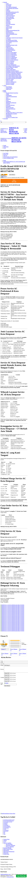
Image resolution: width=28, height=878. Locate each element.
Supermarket (8, 4)
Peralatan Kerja (9, 31)
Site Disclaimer (9, 844)
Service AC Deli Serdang (11, 54)
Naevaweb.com (10, 876)
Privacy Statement (10, 846)
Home (4, 160)
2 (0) (13, 654)
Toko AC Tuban (9, 80)
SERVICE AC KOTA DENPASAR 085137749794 (14, 130)
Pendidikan (8, 101)
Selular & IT (8, 19)
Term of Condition (7, 843)
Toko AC (5, 155)
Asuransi (8, 43)
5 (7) (13, 650)
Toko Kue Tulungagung (11, 64)
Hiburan (8, 25)
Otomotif (8, 35)
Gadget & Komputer (10, 15)
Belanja (7, 110)
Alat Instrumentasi (10, 48)
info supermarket (6, 827)
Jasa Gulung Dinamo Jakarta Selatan (14, 77)
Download (5, 118)
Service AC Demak (10, 83)
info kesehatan (5, 822)
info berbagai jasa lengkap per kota (8, 819)
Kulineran (8, 10)
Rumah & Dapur (9, 14)
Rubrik (4, 91)
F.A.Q (4, 841)
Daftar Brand (6, 850)
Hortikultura (8, 115)
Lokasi (4, 85)
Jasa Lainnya (9, 42)
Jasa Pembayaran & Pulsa (11, 40)
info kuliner (5, 823)
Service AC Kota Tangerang (12, 59)
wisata (4, 834)
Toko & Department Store (11, 34)
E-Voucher (8, 39)
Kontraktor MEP (9, 68)
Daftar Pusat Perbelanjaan (8, 851)
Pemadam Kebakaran (10, 50)
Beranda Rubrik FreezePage (12, 92)
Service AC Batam (10, 84)
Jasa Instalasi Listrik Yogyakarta (13, 66)
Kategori (5, 2)
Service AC (5, 154)
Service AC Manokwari (11, 58)
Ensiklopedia (9, 95)
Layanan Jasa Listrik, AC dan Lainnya (14, 112)
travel (4, 833)
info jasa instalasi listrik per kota (8, 820)
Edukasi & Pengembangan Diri (12, 30)
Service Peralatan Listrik (8, 158)
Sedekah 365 (9, 116)
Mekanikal (8, 99)
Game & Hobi (9, 26)
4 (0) (22, 650)
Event (7, 3)
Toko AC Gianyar (10, 62)
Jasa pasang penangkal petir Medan (13, 78)
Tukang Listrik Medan (11, 69)
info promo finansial (6, 825)
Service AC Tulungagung (11, 57)
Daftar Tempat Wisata (8, 849)
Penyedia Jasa (9, 51)
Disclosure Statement (10, 845)
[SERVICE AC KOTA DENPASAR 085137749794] (12, 605)
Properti (7, 36)
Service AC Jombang (10, 56)
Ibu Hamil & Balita (10, 18)
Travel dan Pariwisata (10, 108)
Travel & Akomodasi (10, 24)
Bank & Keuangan (10, 32)
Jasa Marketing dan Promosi (12, 8)
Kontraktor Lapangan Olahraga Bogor (14, 72)
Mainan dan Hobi (10, 107)
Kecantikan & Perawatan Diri (12, 12)
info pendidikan (5, 824)
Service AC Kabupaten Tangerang (13, 73)
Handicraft (8, 46)
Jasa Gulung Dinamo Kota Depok (13, 74)
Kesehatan (8, 21)
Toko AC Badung (10, 63)
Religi (7, 29)
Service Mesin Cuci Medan (12, 67)
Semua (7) (3, 649)
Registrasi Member (7, 847)
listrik (4, 832)
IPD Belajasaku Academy (11, 113)
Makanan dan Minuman (11, 102)
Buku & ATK (9, 28)
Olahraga (8, 20)
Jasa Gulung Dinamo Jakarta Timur (13, 75)
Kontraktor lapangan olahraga (12, 70)
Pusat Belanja (9, 86)
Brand (4, 90)
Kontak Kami (6, 854)
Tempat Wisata (9, 88)
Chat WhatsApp (21, 876)
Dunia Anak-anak (10, 16)
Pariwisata (8, 23)
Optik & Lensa (9, 47)
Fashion (7, 9)
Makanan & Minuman (10, 13)
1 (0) (22, 654)
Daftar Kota (8, 89)
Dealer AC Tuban (10, 79)
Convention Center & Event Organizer (14, 37)
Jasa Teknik (8, 5)
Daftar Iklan (25, 130)
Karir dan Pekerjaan (10, 105)
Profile (25, 128)
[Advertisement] (14, 748)
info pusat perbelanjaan (7, 826)
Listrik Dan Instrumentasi (11, 96)
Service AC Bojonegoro (11, 81)
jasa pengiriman (5, 831)
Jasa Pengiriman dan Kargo (12, 41)
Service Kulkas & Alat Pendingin (10, 156)
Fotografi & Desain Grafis (11, 45)
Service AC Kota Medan (11, 52)
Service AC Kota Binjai (11, 53)
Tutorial (5, 840)
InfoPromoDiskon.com (5, 874)
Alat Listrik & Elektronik (11, 7)
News (7, 97)
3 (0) (4, 654)
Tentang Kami (6, 839)
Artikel (7, 94)
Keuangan (8, 111)
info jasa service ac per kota (7, 821)
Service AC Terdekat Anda (12, 117)
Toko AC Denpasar (10, 61)
